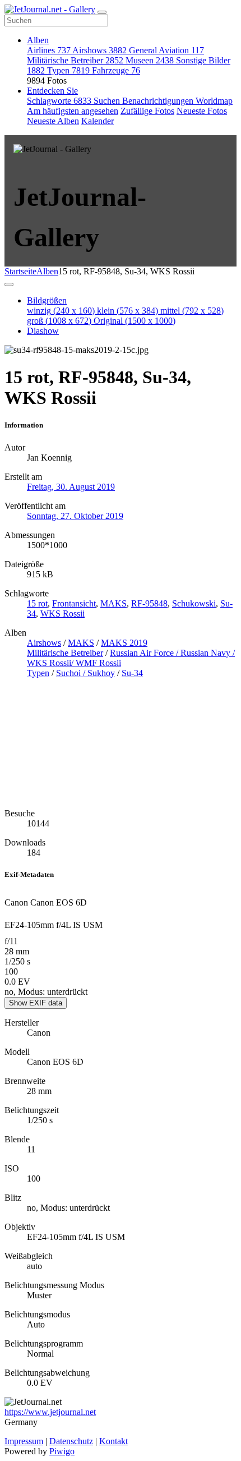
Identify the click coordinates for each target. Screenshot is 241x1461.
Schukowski (194, 603)
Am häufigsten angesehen (72, 111)
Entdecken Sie (52, 90)
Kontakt (113, 1441)
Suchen (108, 100)
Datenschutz (71, 1441)
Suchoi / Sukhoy (85, 673)
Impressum (23, 1441)
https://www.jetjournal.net (50, 1412)
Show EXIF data (35, 1003)
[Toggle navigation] (102, 12)
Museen (150, 60)
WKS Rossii (62, 613)
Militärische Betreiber (75, 60)
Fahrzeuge (116, 70)
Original (134, 320)
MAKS (113, 603)
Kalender (97, 121)
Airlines (49, 50)
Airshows (99, 50)
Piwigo (62, 1451)
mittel (192, 310)
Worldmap (214, 100)
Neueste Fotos (202, 111)
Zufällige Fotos (147, 111)
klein (127, 310)
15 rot (37, 603)
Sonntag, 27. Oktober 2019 (75, 516)
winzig (61, 310)
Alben (38, 40)
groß (59, 320)
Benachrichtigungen (159, 100)
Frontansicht (74, 603)
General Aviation (166, 50)
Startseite (20, 271)
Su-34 (132, 673)
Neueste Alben (53, 121)
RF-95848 (149, 603)
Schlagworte (59, 100)
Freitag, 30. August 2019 (71, 486)
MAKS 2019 (124, 642)
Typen (68, 70)
